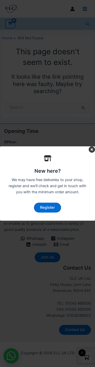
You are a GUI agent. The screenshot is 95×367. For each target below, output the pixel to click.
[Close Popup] (92, 149)
